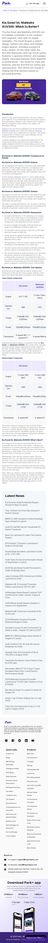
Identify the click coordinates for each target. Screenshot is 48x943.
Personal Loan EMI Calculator (34, 786)
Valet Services (11, 776)
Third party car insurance (32, 814)
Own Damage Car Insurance (12, 826)
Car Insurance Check (32, 807)
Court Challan (11, 836)
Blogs (8, 758)
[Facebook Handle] (13, 740)
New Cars (30, 754)
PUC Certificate (11, 832)
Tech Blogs (10, 772)
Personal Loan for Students (33, 828)
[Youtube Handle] (33, 740)
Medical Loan (11, 821)
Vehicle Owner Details (32, 793)
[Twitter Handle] (19, 740)
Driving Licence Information (11, 782)
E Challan (30, 762)
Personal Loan (32, 781)
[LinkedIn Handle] (26, 740)
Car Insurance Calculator (32, 800)
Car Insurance (32, 758)
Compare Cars (11, 795)
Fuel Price (30, 773)
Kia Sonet (38, 129)
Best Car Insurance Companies (34, 835)
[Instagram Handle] (6, 740)
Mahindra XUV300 (8, 131)
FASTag (29, 765)
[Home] (6, 3)
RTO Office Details (33, 777)
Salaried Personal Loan (33, 842)
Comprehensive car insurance (13, 808)
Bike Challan (31, 848)
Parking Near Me (33, 769)
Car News (13, 10)
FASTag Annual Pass (13, 787)
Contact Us (10, 754)
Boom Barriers (11, 803)
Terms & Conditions (13, 939)
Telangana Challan (12, 768)
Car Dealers (10, 799)
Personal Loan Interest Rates (11, 815)
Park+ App (23, 481)
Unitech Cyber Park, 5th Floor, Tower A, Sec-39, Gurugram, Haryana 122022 (25, 870)
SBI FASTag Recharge (10, 763)
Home (5, 10)
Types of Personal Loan (33, 821)
